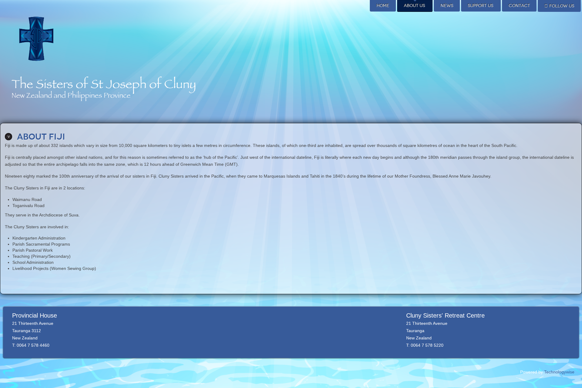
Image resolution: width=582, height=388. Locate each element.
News (446, 5)
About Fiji (41, 136)
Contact (519, 5)
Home (382, 5)
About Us (414, 5)
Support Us (480, 5)
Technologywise (559, 371)
